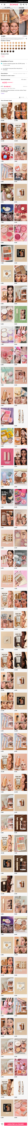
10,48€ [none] (2, 120)
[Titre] (14, 79)
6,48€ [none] (2, 181)
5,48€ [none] (2, 324)
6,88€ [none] (2, 242)
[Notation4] (7, 86)
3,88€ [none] (2, 588)
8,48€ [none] (15, 181)
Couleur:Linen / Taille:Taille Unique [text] (8, 88)
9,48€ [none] (15, 242)
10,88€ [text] (3, 36)
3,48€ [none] (2, 547)
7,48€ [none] (2, 161)
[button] (2, 4)
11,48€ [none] (16, 120)
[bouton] (14, 97)
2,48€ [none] (15, 202)
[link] (14, 1)
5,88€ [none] (15, 303)
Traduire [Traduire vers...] (2, 93)
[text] (14, 22)
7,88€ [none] (15, 161)
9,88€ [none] (2, 446)
